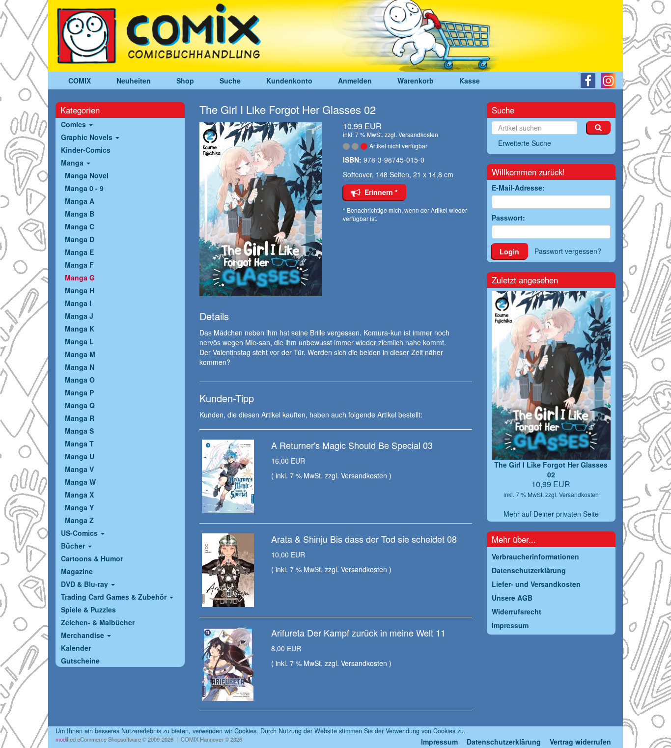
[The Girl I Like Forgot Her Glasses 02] (264, 209)
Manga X (79, 494)
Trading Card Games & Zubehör (114, 597)
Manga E (79, 252)
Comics (74, 124)
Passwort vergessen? (567, 251)
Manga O (80, 380)
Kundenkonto (289, 80)
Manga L (79, 341)
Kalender (76, 648)
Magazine (77, 571)
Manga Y (79, 507)
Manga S (79, 431)
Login (509, 251)
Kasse (469, 80)
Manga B (79, 214)
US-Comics (80, 533)
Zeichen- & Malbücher (98, 622)
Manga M (80, 354)
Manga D (79, 239)
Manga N (79, 367)
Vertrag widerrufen (580, 742)
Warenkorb (415, 80)
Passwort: (508, 217)
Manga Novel (87, 175)
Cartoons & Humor (92, 558)
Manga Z (79, 520)
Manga (73, 162)
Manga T (79, 443)
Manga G (80, 277)
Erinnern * (379, 192)
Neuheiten (133, 80)
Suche (230, 80)
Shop (185, 80)
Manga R (79, 418)
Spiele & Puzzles (88, 609)
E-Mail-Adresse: (518, 188)
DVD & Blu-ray (85, 584)
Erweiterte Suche (524, 143)
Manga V (79, 469)
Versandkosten (418, 134)
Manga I (78, 303)
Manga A (79, 201)
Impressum (439, 742)
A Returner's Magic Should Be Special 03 (352, 445)
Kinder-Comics (86, 150)
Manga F (79, 265)
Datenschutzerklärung (504, 742)
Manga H (79, 290)
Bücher (74, 546)
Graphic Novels (87, 137)
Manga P (79, 392)
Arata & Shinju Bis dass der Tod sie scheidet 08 (364, 538)
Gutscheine (80, 660)
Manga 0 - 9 (84, 188)
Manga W (80, 482)
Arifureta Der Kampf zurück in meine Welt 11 (358, 632)
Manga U (79, 456)
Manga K (79, 328)
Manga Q (80, 405)
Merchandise (83, 635)
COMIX (79, 80)
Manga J (79, 316)
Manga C (79, 226)
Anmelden (355, 80)
